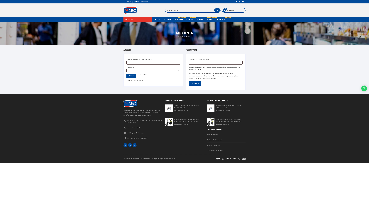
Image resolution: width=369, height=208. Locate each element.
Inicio (158, 19)
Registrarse (195, 83)
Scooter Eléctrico (206, 18)
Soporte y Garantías (213, 145)
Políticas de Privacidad (214, 140)
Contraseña (134, 67)
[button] (364, 88)
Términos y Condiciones (215, 150)
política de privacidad (210, 78)
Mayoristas (223, 18)
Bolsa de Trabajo (212, 134)
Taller (190, 18)
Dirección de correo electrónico (203, 59)
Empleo (136, 2)
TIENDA (168, 19)
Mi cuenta (127, 2)
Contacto (144, 2)
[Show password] (178, 70)
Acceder (131, 75)
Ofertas (180, 18)
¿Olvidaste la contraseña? (134, 80)
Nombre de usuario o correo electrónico (143, 59)
